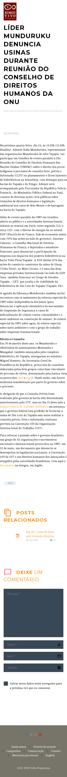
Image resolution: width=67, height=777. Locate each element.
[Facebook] (5, 493)
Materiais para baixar (25, 755)
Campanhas (13, 751)
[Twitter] (11, 493)
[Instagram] (35, 734)
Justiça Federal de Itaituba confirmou (24, 406)
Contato (56, 751)
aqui (20, 377)
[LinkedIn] (26, 493)
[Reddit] (31, 493)
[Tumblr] (21, 493)
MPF (10, 483)
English (50, 755)
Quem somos (18, 747)
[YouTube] (40, 734)
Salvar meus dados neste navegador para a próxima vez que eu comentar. (36, 686)
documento (7, 465)
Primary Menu (60, 11)
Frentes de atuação (44, 747)
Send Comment (23, 707)
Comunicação (36, 751)
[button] (53, 517)
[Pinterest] (16, 493)
